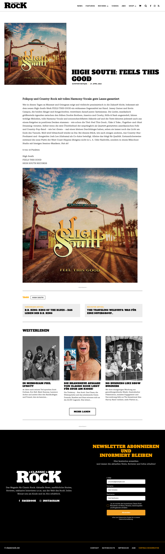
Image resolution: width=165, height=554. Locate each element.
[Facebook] (150, 6)
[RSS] (159, 6)
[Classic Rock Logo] (15, 5)
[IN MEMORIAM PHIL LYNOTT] (41, 358)
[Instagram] (155, 6)
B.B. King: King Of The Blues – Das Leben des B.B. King (49, 312)
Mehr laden (82, 411)
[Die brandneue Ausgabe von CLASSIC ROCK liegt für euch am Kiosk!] (82, 358)
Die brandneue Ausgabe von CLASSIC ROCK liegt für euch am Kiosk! (82, 386)
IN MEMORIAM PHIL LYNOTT (37, 385)
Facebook (29, 501)
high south (38, 297)
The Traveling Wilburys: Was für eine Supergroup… (111, 312)
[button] (145, 6)
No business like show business (123, 385)
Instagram (51, 501)
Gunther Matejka (79, 84)
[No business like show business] (124, 358)
